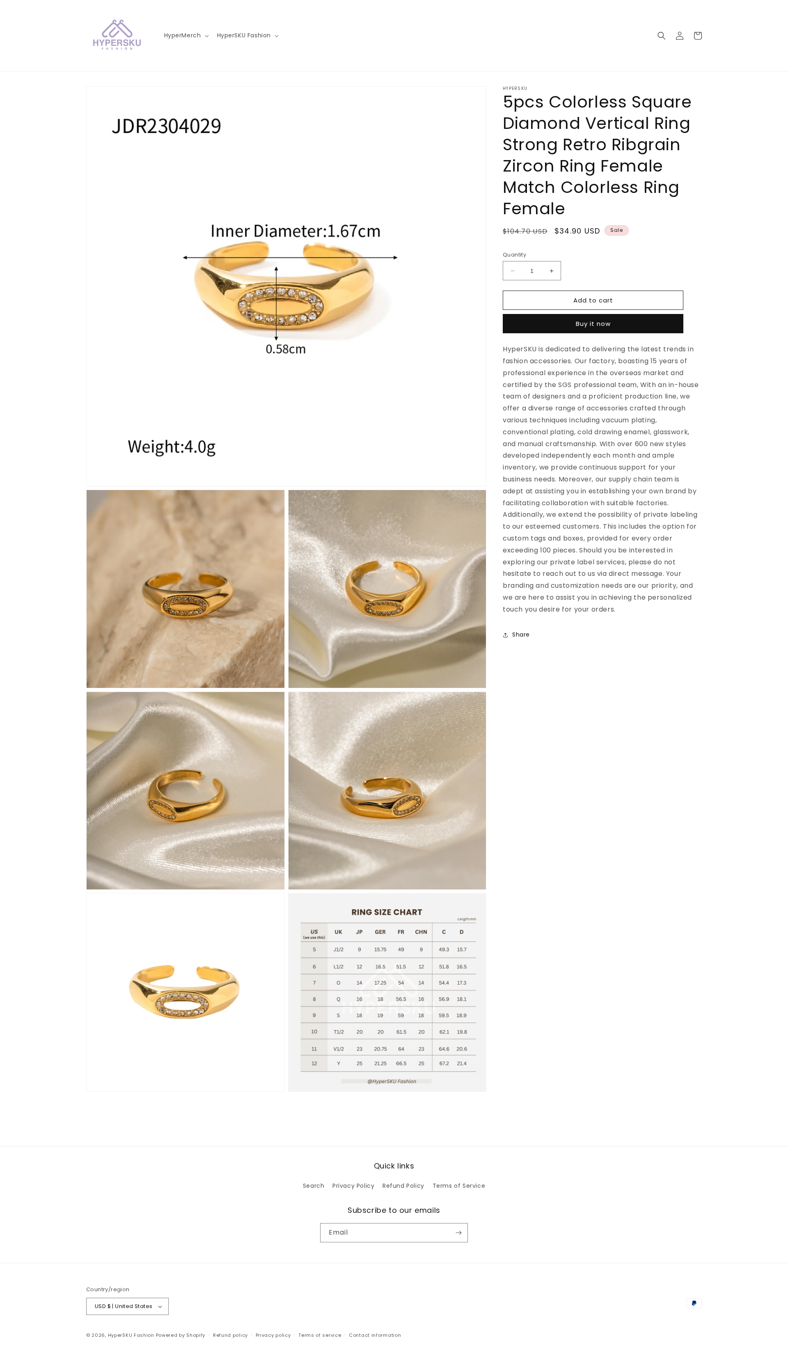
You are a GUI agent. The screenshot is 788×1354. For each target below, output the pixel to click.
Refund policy (230, 1335)
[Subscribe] (458, 1232)
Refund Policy (403, 1186)
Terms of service (319, 1335)
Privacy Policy (353, 1186)
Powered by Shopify (181, 1335)
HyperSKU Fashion (131, 1335)
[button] (185, 35)
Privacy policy (273, 1335)
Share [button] (521, 634)
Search (314, 1186)
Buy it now (593, 324)
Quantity (514, 255)
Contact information (375, 1335)
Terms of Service (459, 1186)
